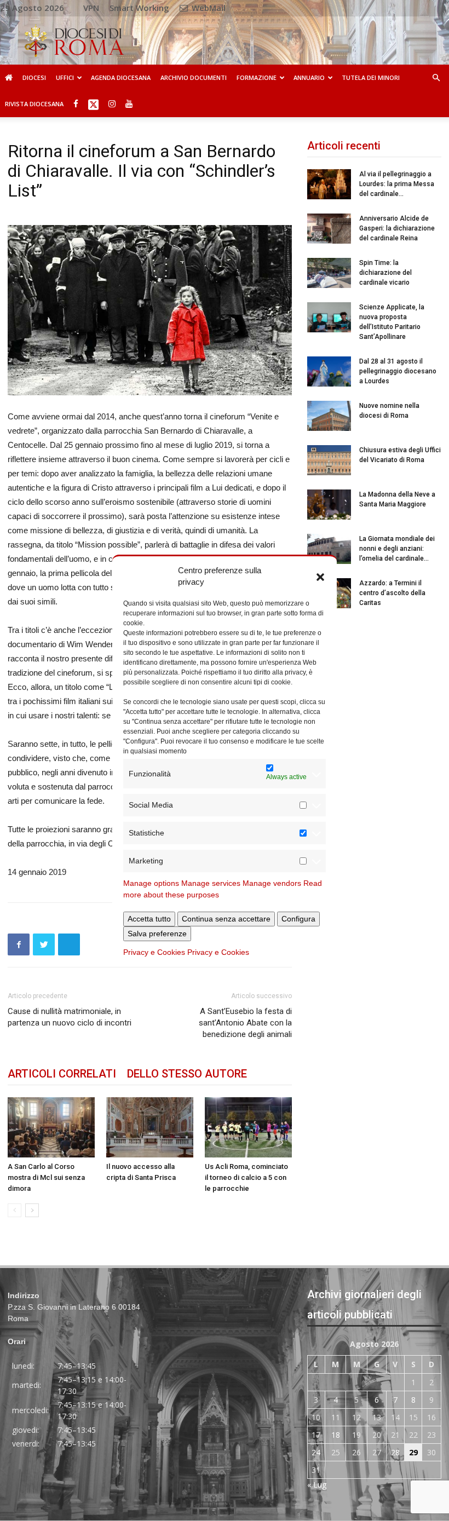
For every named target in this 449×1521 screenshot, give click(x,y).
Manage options (151, 883)
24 (316, 1452)
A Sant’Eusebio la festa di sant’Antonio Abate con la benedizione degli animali (245, 1022)
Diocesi (34, 77)
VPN (91, 7)
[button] (320, 576)
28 (395, 1452)
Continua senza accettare (226, 918)
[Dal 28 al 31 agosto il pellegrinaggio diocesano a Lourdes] (329, 371)
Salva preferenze (157, 933)
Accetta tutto (149, 918)
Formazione (257, 77)
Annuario (309, 77)
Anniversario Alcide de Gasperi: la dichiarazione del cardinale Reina (397, 228)
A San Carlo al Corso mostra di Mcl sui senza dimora (46, 1177)
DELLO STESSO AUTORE (187, 1073)
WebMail (207, 7)
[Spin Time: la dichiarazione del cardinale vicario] (329, 273)
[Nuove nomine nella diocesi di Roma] (329, 416)
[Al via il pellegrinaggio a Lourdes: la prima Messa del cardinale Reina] (329, 184)
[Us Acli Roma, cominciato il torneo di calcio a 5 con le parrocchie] (248, 1127)
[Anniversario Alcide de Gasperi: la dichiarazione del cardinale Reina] (329, 229)
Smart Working (139, 7)
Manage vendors (272, 883)
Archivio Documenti (193, 77)
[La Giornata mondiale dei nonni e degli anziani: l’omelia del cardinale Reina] (329, 549)
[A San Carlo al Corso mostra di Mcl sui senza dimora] (51, 1127)
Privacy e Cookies (154, 952)
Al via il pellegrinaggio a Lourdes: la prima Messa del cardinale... (396, 184)
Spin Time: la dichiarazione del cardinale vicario (385, 272)
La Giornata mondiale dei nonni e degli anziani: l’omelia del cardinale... (397, 548)
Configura (298, 918)
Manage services (210, 883)
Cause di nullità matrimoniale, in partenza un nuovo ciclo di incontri (69, 1017)
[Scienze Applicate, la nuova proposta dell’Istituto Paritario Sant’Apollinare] (329, 317)
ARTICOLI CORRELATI (62, 1073)
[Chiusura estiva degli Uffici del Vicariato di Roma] (329, 460)
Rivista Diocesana (34, 104)
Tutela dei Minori (371, 77)
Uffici (65, 77)
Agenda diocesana (121, 77)
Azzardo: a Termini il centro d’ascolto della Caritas (392, 593)
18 (335, 1435)
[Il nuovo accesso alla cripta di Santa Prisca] (149, 1127)
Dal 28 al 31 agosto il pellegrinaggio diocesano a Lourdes (397, 371)
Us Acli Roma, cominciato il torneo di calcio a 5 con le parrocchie (246, 1177)
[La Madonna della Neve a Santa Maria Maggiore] (329, 504)
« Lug (316, 1484)
